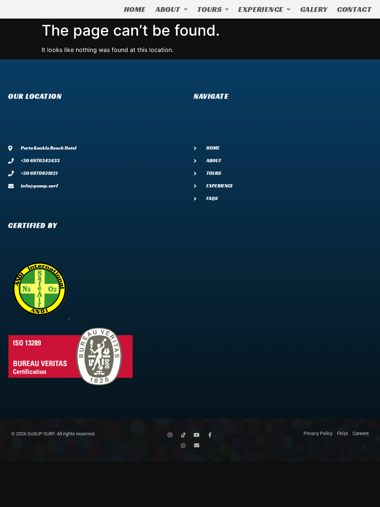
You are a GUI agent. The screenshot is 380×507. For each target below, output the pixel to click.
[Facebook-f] (210, 435)
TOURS (209, 9)
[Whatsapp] (183, 445)
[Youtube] (196, 435)
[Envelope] (196, 445)
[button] (171, 9)
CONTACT (354, 9)
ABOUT (167, 9)
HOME (135, 9)
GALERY (313, 9)
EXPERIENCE (260, 9)
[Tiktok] (183, 435)
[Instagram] (170, 435)
